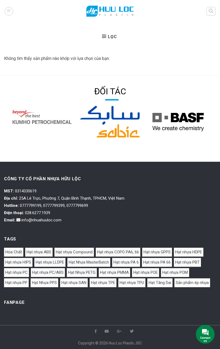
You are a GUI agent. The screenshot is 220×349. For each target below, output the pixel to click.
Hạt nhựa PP (16, 282)
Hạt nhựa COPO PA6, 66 (118, 252)
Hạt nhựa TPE (103, 282)
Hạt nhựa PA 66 (157, 262)
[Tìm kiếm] (211, 11)
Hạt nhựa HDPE (188, 252)
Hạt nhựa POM (175, 272)
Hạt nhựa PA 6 (126, 262)
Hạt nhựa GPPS (157, 252)
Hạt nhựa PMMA (114, 272)
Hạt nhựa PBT (187, 262)
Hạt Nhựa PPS (44, 282)
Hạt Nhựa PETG (82, 272)
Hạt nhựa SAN (73, 282)
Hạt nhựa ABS (39, 252)
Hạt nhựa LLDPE (50, 262)
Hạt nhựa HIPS (18, 262)
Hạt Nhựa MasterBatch (89, 262)
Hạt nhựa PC (16, 272)
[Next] (209, 129)
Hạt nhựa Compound (74, 252)
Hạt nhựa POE (145, 272)
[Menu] (9, 11)
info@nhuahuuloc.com (41, 220)
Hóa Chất (13, 252)
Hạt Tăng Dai (160, 282)
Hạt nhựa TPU (132, 282)
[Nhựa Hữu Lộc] (110, 11)
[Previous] (11, 129)
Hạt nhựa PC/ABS (48, 272)
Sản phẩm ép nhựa (192, 282)
